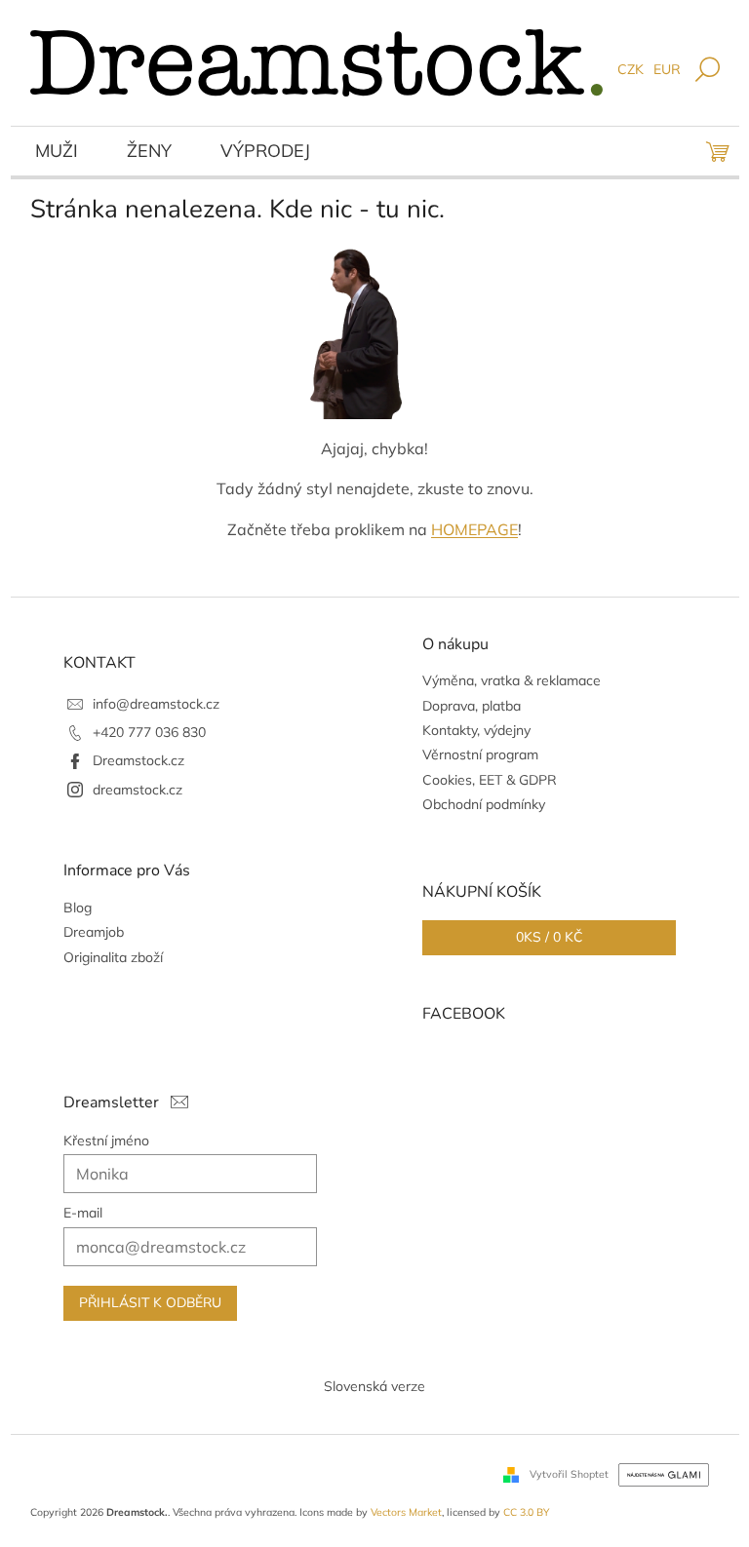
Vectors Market (406, 1512)
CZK (630, 69)
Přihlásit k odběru (150, 1303)
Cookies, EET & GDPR (489, 780)
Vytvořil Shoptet (569, 1473)
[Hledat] (707, 71)
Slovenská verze (374, 1386)
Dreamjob (93, 932)
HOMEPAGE (474, 529)
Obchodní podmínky (483, 804)
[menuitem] (56, 153)
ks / (549, 937)
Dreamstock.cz (138, 760)
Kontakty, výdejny (476, 730)
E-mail (82, 1212)
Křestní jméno (106, 1140)
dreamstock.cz (137, 789)
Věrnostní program (480, 754)
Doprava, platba (471, 706)
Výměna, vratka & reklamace (511, 680)
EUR (667, 69)
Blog (77, 907)
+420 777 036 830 (149, 732)
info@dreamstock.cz (156, 704)
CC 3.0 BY (526, 1512)
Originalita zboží (113, 957)
